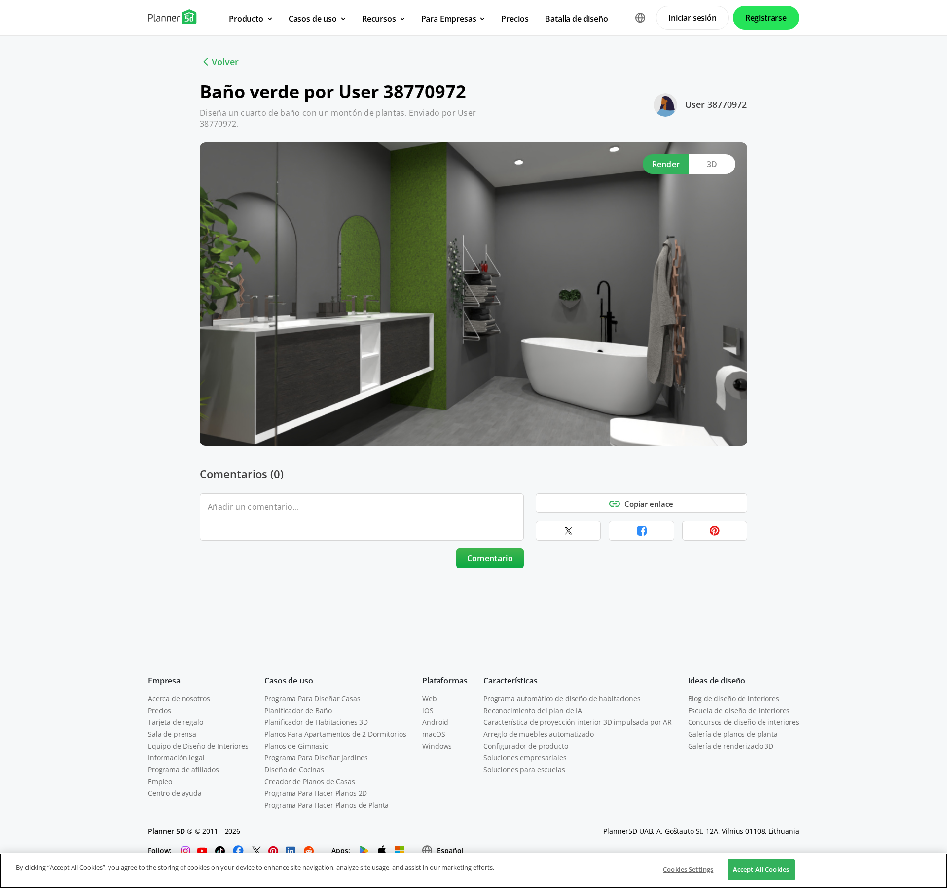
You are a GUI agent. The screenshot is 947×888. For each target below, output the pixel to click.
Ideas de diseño (717, 680)
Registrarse (766, 17)
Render (666, 164)
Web (429, 698)
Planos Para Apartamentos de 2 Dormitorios (335, 734)
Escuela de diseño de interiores (739, 710)
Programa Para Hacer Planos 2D (315, 793)
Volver (225, 62)
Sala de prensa (172, 734)
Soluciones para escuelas (524, 769)
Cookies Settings (688, 869)
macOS (433, 734)
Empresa (164, 680)
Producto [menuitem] (246, 18)
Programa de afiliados (183, 769)
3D (712, 164)
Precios (159, 710)
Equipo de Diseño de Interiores (198, 746)
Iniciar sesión (692, 17)
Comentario (490, 558)
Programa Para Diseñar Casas (312, 698)
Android (435, 722)
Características (510, 680)
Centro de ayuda (175, 793)
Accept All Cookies (761, 869)
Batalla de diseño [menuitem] (576, 18)
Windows (437, 746)
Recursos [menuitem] (379, 18)
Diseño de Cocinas (294, 769)
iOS (428, 710)
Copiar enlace (648, 504)
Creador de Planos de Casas (309, 781)
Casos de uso (288, 680)
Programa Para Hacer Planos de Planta (326, 805)
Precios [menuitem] (514, 18)
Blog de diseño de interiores (733, 698)
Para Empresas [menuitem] (448, 18)
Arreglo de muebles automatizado (538, 734)
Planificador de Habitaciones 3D (316, 722)
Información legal (176, 757)
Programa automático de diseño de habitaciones (562, 698)
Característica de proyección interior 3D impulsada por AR (577, 722)
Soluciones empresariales (525, 757)
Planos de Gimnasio (296, 746)
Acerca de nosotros (179, 698)
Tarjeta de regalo (175, 722)
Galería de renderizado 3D (731, 746)
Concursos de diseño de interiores (743, 722)
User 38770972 (716, 104)
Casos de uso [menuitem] (313, 18)
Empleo (160, 781)
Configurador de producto (525, 746)
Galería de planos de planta (733, 734)
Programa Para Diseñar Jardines (316, 757)
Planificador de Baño (297, 710)
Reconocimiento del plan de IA (532, 710)
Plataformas (444, 680)
